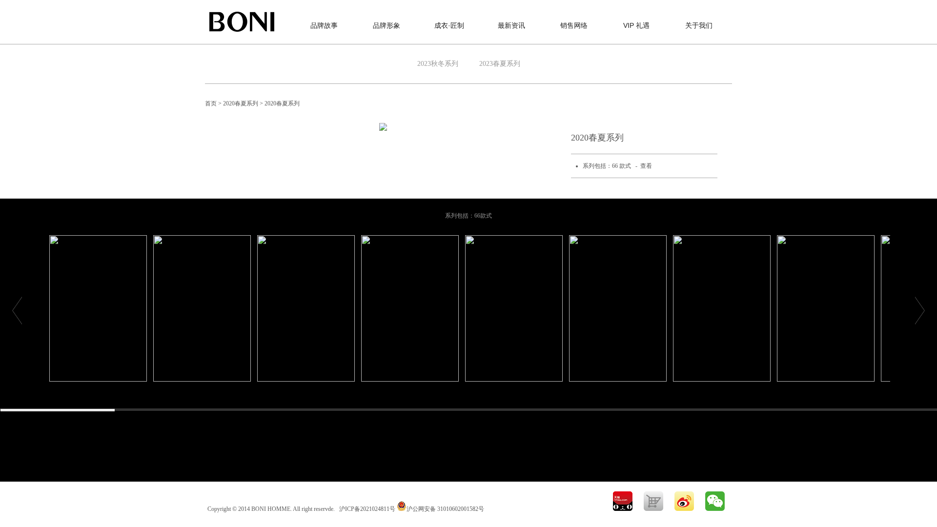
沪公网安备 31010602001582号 (445, 509)
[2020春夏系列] (98, 308)
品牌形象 (386, 25)
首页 (211, 103)
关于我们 (699, 25)
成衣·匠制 (449, 25)
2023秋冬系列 (437, 63)
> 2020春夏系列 (239, 103)
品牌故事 (324, 25)
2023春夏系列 (499, 63)
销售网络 (574, 25)
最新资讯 (511, 25)
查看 (646, 165)
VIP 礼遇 (636, 25)
